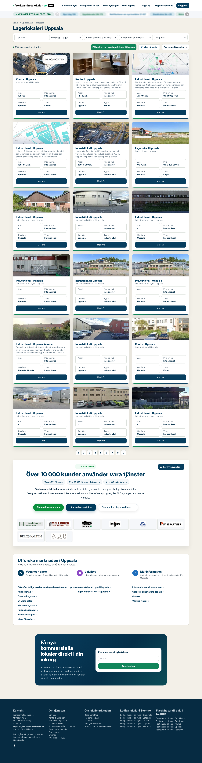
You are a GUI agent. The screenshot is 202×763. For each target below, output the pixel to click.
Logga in (182, 5)
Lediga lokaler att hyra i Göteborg (135, 718)
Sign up (146, 5)
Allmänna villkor (56, 723)
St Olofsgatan (25, 600)
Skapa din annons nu (48, 507)
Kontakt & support (57, 718)
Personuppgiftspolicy (58, 729)
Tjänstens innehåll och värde (62, 726)
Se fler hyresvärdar (171, 466)
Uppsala (40, 23)
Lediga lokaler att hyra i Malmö (134, 720)
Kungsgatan (24, 591)
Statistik (88, 720)
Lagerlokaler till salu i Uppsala (92, 591)
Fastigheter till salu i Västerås (169, 729)
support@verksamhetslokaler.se (28, 726)
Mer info (41, 112)
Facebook (14, 745)
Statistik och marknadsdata (147, 591)
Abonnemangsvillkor (58, 720)
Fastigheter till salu (90, 5)
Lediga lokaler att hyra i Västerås (135, 726)
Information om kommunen (147, 587)
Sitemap (52, 735)
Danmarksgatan (26, 596)
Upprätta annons (164, 5)
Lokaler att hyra (69, 5)
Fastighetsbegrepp (93, 723)
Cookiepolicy (55, 732)
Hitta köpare (128, 5)
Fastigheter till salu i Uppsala (169, 727)
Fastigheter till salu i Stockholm (170, 718)
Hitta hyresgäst (111, 5)
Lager (15, 23)
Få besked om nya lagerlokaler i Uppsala (113, 47)
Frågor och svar (92, 718)
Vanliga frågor (139, 600)
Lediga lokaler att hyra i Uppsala (135, 723)
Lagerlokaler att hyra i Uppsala (93, 587)
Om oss (136, 596)
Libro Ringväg (25, 619)
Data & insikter (91, 715)
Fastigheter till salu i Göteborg (170, 721)
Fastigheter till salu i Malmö (168, 724)
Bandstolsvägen (26, 614)
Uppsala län (27, 23)
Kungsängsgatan (27, 610)
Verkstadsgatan (26, 605)
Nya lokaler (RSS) (57, 738)
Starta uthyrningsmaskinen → (118, 507)
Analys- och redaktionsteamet (98, 726)
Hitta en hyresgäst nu (81, 507)
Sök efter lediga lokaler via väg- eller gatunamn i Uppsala (48, 587)
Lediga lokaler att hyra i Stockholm (136, 715)
